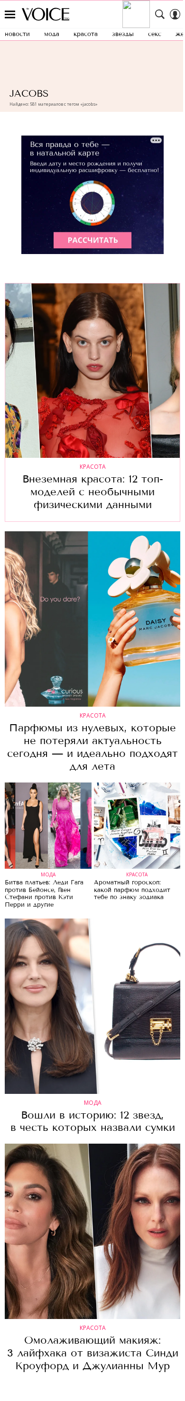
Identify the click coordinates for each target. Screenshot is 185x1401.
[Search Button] (160, 14)
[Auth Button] (175, 14)
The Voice (45, 14)
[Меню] (10, 14)
